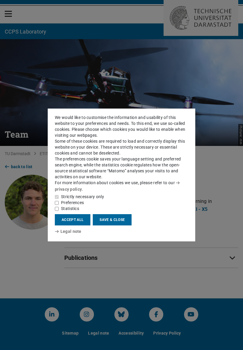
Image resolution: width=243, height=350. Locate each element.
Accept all (73, 220)
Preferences (72, 202)
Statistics (70, 208)
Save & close (112, 220)
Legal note (70, 231)
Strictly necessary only (82, 196)
